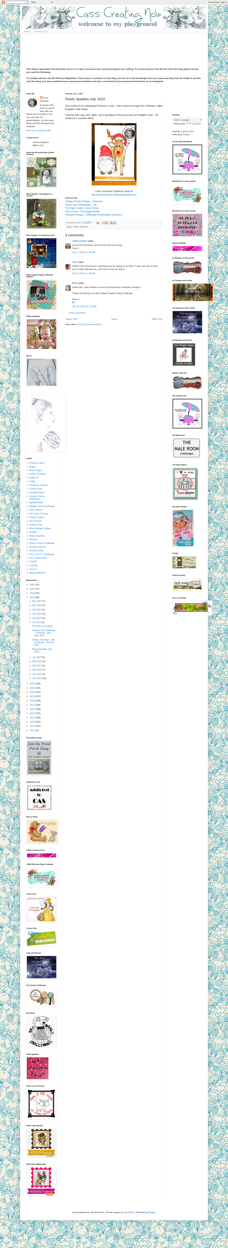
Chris (75, 262)
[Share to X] (109, 222)
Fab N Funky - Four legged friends (82, 211)
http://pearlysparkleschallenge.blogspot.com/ (114, 194)
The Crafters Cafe (38, 558)
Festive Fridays (36, 517)
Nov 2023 (37, 605)
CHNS (32, 481)
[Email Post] (97, 223)
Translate (196, 123)
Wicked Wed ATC (37, 572)
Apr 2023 (37, 665)
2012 (32, 726)
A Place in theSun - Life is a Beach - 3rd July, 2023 (43, 642)
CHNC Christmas (37, 474)
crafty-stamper (79, 241)
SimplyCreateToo (37, 547)
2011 (32, 730)
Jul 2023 (36, 622)
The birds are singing (42, 626)
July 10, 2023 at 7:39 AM (84, 306)
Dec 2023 (37, 601)
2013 (32, 721)
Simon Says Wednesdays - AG (81, 204)
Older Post (157, 319)
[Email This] (103, 222)
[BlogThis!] (106, 222)
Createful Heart (36, 492)
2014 (32, 717)
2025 (32, 589)
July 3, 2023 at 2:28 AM (83, 273)
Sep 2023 (37, 614)
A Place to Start (36, 463)
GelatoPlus (129, 1212)
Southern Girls (36, 550)
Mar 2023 (37, 669)
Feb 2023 (37, 674)
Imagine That (35, 524)
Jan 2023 (37, 678)
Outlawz (33, 532)
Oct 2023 (37, 609)
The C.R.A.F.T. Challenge (41, 554)
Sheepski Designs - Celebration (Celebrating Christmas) (93, 214)
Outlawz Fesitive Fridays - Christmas (84, 201)
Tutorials (33, 565)
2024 (32, 593)
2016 (32, 709)
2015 (32, 713)
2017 (32, 705)
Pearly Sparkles (81, 227)
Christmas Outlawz (38, 485)
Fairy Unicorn (35, 510)
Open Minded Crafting (40, 528)
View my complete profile (38, 130)
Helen (75, 283)
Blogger (151, 1212)
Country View (35, 488)
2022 (32, 683)
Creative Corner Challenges (37, 497)
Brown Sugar (35, 470)
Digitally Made (36, 502)
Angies (32, 466)
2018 (32, 700)
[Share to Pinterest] (114, 222)
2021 (32, 688)
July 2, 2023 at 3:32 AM (83, 252)
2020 (32, 692)
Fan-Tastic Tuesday (38, 513)
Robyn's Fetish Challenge (41, 543)
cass (45, 97)
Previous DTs (40, 31)
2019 (32, 696)
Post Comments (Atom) (90, 324)
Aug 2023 (37, 618)
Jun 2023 (37, 657)
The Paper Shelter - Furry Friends (82, 208)
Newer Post (71, 319)
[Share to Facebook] (112, 222)
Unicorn (33, 569)
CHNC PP (34, 477)
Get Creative (35, 521)
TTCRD (33, 561)
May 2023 (37, 661)
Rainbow (33, 539)
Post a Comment (77, 313)
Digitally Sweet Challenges (42, 506)
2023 (32, 597)
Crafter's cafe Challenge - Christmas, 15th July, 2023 (44, 633)
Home (27, 31)
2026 (32, 584)
